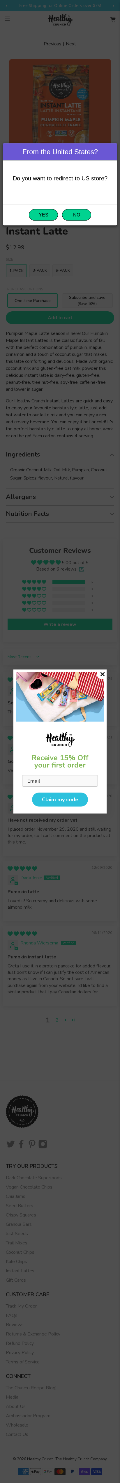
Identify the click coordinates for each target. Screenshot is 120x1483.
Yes (43, 214)
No (76, 214)
